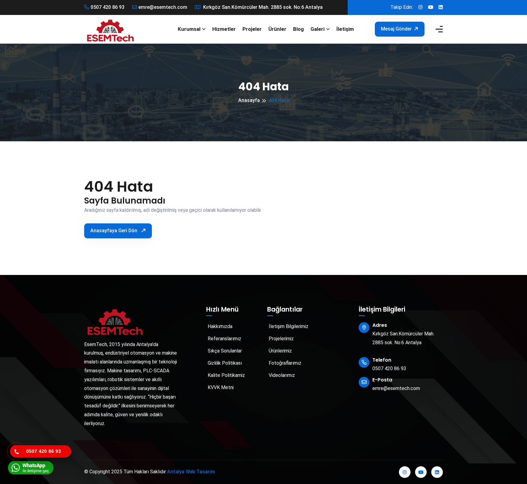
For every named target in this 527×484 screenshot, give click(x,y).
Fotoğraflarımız (284, 363)
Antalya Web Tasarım (191, 472)
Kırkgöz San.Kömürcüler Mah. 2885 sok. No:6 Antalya (262, 7)
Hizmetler (224, 29)
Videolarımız (281, 375)
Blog (298, 29)
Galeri (317, 29)
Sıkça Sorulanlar (224, 351)
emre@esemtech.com (162, 7)
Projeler (252, 29)
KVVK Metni (220, 387)
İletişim (345, 29)
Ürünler (277, 29)
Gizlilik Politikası (224, 363)
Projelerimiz (280, 338)
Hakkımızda (219, 326)
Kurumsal (189, 29)
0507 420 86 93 (107, 7)
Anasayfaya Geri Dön (114, 230)
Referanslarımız (223, 338)
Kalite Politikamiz (225, 375)
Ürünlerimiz (279, 351)
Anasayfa (249, 100)
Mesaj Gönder (396, 29)
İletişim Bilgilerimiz (287, 326)
